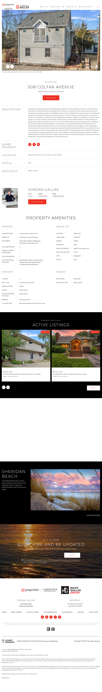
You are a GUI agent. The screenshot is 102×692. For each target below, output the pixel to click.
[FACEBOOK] (55, 617)
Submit (72, 555)
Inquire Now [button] (51, 98)
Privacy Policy (43, 562)
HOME (4, 612)
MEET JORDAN (16, 612)
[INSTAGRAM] (51, 617)
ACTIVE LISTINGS (33, 612)
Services (70, 7)
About (42, 7)
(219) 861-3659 (42, 196)
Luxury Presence (50, 641)
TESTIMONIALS (67, 612)
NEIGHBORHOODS (50, 612)
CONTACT (80, 612)
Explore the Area (93, 515)
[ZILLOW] (46, 617)
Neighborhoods (85, 7)
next (12, 66)
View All (93, 388)
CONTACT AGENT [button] (37, 202)
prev (8, 66)
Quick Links (93, 612)
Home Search (55, 7)
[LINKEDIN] (42, 617)
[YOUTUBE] (59, 617)
